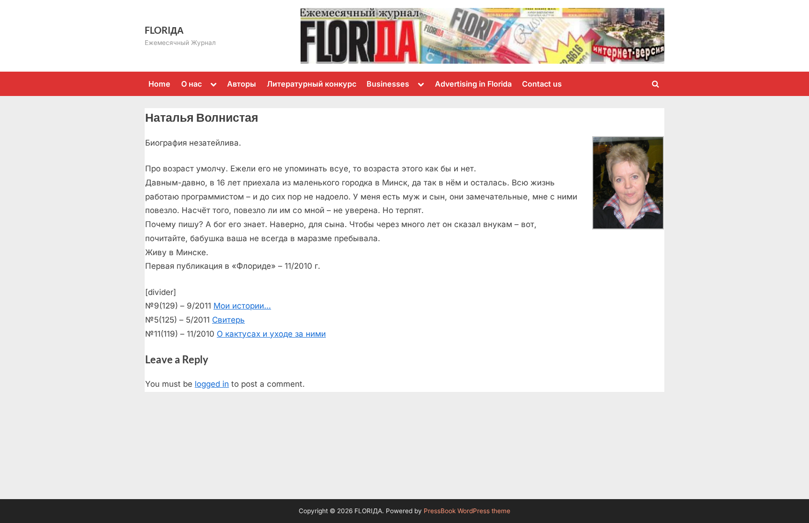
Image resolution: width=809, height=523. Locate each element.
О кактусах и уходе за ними (271, 334)
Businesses (388, 83)
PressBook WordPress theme (467, 511)
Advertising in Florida (473, 83)
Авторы (241, 83)
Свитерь (228, 319)
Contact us (542, 83)
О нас (191, 83)
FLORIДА (164, 30)
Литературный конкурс (311, 83)
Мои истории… (242, 305)
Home (159, 83)
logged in (212, 384)
